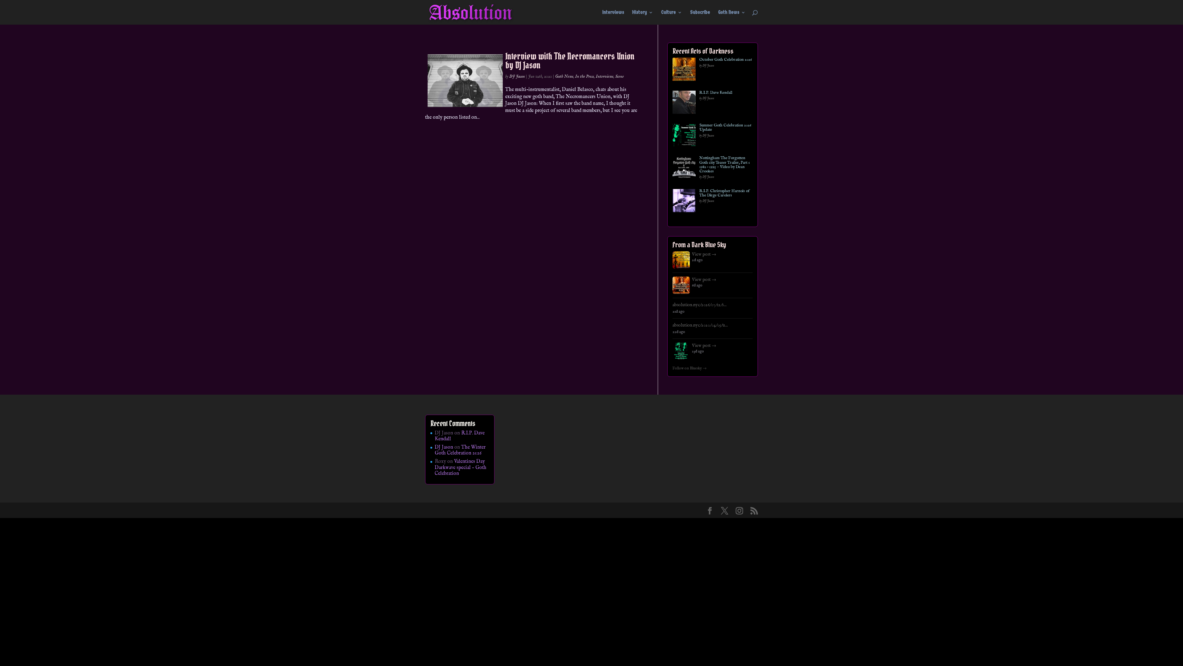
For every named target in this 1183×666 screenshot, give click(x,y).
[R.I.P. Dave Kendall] (684, 103)
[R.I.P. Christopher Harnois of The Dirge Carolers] (684, 202)
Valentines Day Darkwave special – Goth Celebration (460, 467)
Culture (668, 12)
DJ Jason (517, 76)
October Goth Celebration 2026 (725, 60)
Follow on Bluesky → (690, 368)
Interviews (613, 12)
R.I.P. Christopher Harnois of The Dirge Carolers (724, 193)
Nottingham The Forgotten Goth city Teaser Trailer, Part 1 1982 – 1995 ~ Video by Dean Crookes (724, 165)
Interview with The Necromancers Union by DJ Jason (570, 60)
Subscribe (700, 12)
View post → (704, 254)
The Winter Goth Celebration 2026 (460, 450)
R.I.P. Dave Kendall (715, 93)
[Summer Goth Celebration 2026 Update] (684, 136)
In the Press (584, 76)
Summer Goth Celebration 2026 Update (725, 127)
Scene (619, 76)
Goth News (728, 12)
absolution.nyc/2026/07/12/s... (699, 305)
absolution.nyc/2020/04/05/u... (700, 325)
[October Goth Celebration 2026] (684, 70)
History (639, 12)
